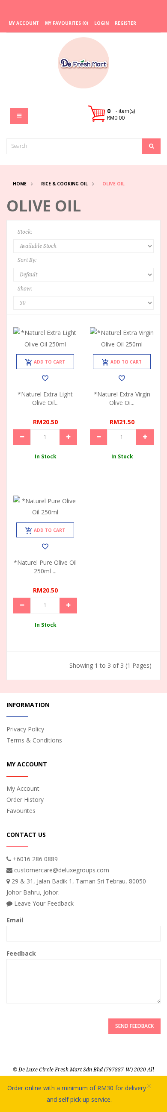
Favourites (21, 811)
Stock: (25, 232)
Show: (25, 289)
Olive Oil (113, 184)
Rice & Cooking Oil (64, 184)
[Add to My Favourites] (45, 378)
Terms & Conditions (34, 740)
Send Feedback (134, 1026)
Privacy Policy (25, 729)
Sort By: (27, 260)
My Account (22, 788)
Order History (25, 799)
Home (20, 184)
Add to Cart (49, 362)
